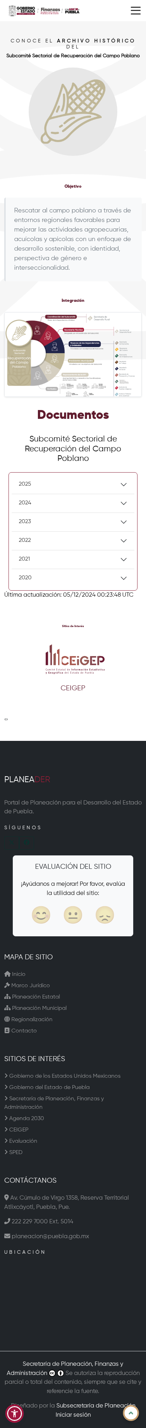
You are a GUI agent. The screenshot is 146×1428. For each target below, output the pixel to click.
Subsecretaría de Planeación (95, 1406)
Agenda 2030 (26, 1119)
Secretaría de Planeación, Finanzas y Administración (54, 1103)
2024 (25, 503)
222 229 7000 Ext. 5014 (42, 1222)
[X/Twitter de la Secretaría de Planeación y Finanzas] (11, 843)
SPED (15, 1152)
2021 (24, 559)
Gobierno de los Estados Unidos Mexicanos (64, 1076)
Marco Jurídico (30, 986)
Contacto (23, 1031)
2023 (25, 522)
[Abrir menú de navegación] (136, 11)
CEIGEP (18, 1130)
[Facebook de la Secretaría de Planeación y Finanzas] (26, 843)
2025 (25, 484)
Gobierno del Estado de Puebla (49, 1087)
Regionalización (31, 1020)
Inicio (18, 974)
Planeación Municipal (39, 1008)
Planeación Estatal (35, 997)
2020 (25, 578)
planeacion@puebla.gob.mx (50, 1237)
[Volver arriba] (131, 1413)
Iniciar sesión (73, 1415)
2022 (25, 540)
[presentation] (5, 719)
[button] (14, 1413)
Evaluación (22, 1141)
